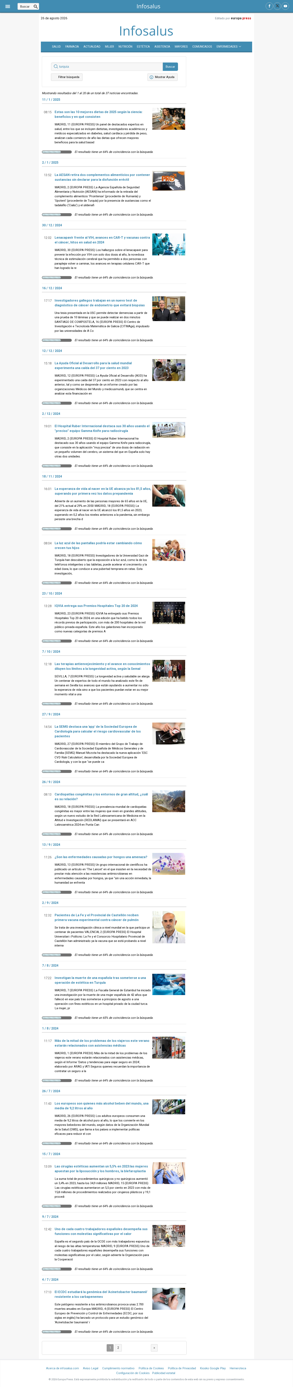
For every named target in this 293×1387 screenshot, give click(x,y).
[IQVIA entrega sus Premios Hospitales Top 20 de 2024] (168, 619)
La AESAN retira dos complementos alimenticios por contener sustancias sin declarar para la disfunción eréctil (102, 177)
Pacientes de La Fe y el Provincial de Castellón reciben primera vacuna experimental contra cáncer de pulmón (97, 917)
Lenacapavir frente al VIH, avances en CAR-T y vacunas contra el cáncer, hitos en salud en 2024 (102, 240)
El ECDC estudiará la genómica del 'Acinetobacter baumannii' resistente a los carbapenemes (101, 1294)
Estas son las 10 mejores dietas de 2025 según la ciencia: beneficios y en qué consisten (98, 114)
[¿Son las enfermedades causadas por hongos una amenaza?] (168, 870)
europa (241, 18)
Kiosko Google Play (213, 1368)
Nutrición (125, 47)
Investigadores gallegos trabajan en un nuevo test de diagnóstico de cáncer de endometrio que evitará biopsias (100, 303)
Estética (143, 47)
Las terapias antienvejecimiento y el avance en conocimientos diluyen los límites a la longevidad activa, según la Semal (102, 666)
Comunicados (202, 47)
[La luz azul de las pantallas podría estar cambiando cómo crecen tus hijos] (168, 559)
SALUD (56, 47)
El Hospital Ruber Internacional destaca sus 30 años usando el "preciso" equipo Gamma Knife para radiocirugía (102, 428)
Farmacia (72, 47)
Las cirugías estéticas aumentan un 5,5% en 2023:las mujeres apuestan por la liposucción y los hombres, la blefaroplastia (101, 1169)
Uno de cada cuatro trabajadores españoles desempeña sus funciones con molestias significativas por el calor (101, 1231)
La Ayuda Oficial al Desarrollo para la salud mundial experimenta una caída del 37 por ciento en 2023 (93, 365)
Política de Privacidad (182, 1368)
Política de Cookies (151, 1368)
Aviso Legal (90, 1368)
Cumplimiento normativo (118, 1368)
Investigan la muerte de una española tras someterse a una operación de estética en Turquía (100, 980)
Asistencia (162, 47)
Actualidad (92, 47)
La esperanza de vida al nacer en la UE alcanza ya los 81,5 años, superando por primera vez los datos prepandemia (103, 491)
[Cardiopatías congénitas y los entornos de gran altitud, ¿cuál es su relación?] (168, 810)
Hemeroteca (238, 1368)
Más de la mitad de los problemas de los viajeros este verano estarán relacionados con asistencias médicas (102, 1043)
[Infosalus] (146, 35)
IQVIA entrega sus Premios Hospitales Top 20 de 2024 (96, 606)
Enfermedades (227, 47)
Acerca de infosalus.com (62, 1368)
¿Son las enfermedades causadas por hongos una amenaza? (101, 857)
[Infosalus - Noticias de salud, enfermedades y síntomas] (148, 6)
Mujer (109, 47)
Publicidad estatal (163, 1373)
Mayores (181, 47)
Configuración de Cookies (133, 1373)
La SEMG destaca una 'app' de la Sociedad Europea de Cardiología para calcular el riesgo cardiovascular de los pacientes (98, 731)
